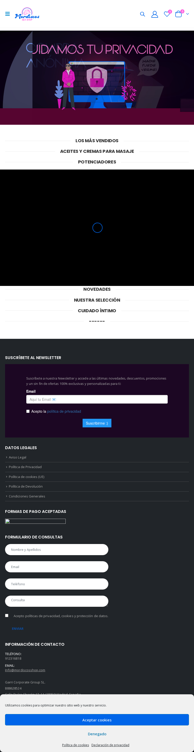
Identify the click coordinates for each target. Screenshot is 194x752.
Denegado (97, 733)
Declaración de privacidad (110, 745)
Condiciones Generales (27, 496)
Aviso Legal (17, 457)
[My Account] (154, 14)
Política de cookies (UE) (26, 476)
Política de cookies (75, 745)
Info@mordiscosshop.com (25, 670)
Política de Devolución (26, 486)
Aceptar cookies (97, 719)
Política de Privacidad (25, 467)
